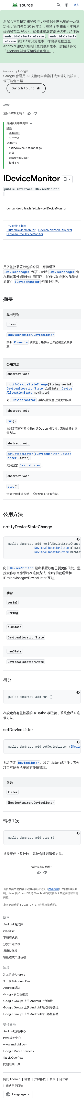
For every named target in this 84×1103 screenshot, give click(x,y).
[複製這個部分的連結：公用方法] (27, 514)
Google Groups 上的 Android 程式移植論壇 (31, 1014)
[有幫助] (29, 113)
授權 (52, 1079)
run (10, 421)
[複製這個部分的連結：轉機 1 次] (23, 821)
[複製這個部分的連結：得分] (15, 680)
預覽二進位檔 (11, 944)
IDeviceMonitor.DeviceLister (31, 335)
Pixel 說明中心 (12, 1038)
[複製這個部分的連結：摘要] (17, 299)
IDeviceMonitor (27, 282)
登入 (76, 5)
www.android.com (15, 1044)
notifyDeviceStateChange (28, 384)
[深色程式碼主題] (78, 539)
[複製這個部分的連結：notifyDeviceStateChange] (56, 527)
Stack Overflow (13, 1057)
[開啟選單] (6, 5)
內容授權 (53, 889)
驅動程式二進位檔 (14, 957)
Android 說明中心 (14, 1031)
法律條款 (40, 1079)
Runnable (21, 342)
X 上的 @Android (14, 974)
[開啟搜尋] (58, 4)
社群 (27, 1079)
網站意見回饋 (14, 1085)
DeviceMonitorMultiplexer (55, 230)
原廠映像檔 (10, 951)
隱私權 (64, 1079)
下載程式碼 (10, 937)
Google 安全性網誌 (15, 994)
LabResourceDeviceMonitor (25, 234)
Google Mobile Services (18, 1051)
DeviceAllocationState (25, 388)
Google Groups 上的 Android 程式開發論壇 (31, 1007)
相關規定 (9, 931)
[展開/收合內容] (31, 123)
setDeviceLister (20, 454)
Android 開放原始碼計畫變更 (28, 51)
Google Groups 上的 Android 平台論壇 (28, 1001)
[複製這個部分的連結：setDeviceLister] (37, 730)
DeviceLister (30, 465)
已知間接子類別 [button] (41, 230)
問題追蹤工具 (11, 1064)
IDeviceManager (16, 272)
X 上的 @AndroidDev (16, 981)
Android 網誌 (11, 988)
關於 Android (11, 1079)
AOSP (6, 105)
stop (11, 486)
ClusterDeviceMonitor (21, 230)
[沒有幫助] (35, 113)
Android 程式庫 (13, 924)
